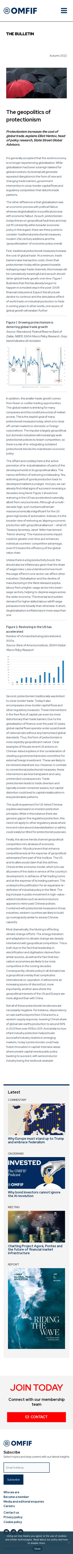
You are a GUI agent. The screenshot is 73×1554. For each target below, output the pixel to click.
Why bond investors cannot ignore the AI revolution (34, 1194)
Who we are (11, 1492)
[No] (68, 1543)
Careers (9, 1506)
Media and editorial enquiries (24, 1501)
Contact (39, 1417)
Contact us (11, 1512)
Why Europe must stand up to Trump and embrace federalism (36, 1140)
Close (37, 1548)
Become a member (16, 1497)
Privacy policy (13, 1517)
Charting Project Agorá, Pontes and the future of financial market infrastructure (35, 1249)
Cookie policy (13, 1522)
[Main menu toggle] (63, 10)
